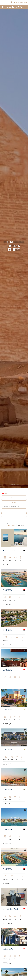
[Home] (14, 7)
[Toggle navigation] (2, 7)
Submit (14, 515)
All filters (13, 511)
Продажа (13, 502)
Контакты (19, 2)
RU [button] (25, 2)
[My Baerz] (11, 2)
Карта (22, 525)
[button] (12, 523)
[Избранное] (14, 2)
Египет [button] (6, 493)
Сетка (12, 525)
